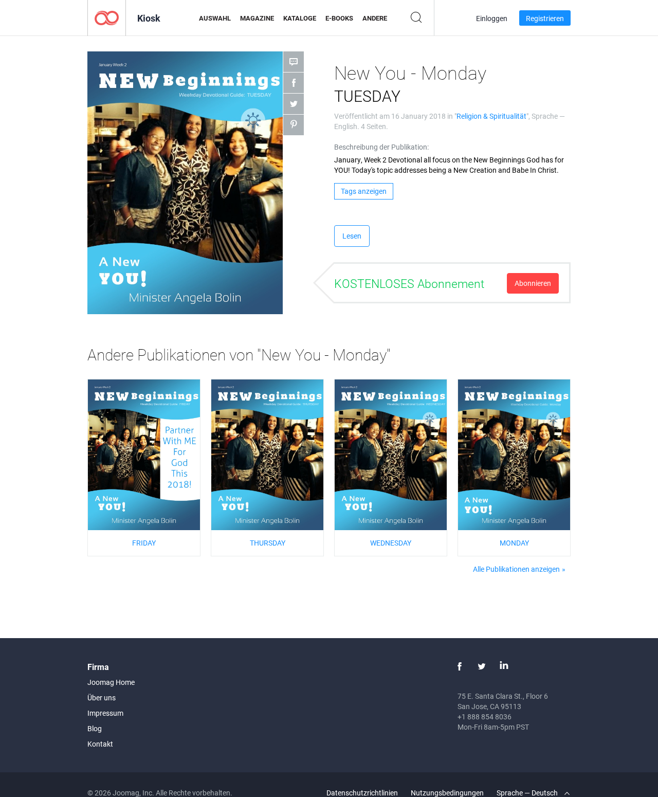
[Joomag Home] (107, 17)
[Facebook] (459, 666)
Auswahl (215, 18)
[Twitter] (481, 666)
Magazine (257, 18)
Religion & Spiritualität (491, 116)
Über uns (101, 697)
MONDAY (514, 543)
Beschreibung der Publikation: (381, 147)
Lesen (351, 236)
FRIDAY (144, 543)
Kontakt (100, 744)
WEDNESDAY (390, 543)
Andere (374, 18)
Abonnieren (533, 283)
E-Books (339, 18)
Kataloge (299, 18)
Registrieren (545, 18)
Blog (94, 728)
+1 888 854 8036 (484, 716)
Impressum (105, 713)
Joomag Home (111, 682)
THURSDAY (267, 543)
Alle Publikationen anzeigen (516, 569)
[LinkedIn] (504, 666)
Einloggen (491, 18)
